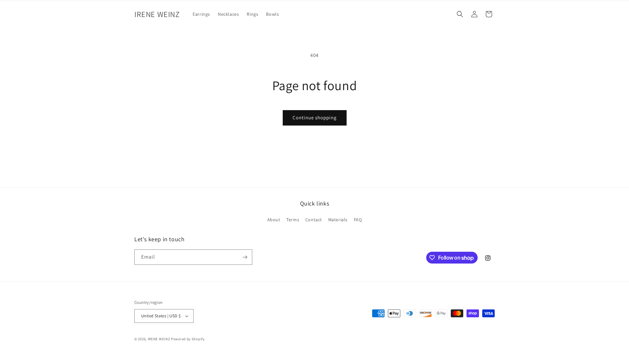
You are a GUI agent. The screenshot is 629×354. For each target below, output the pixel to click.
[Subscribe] (245, 257)
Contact (313, 220)
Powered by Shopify (188, 339)
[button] (460, 14)
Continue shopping (315, 117)
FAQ (358, 220)
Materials (338, 220)
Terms (292, 220)
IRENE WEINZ (159, 339)
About (273, 220)
